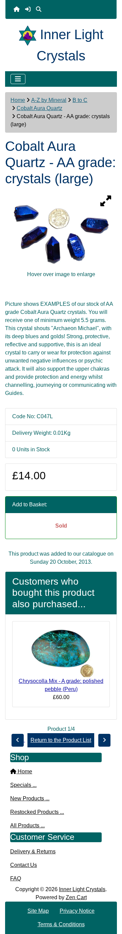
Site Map (38, 911)
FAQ (15, 878)
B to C (80, 100)
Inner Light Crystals (82, 889)
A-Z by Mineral (48, 100)
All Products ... (27, 825)
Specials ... (23, 785)
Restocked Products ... (37, 812)
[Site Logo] (29, 34)
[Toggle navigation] (18, 79)
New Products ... (29, 798)
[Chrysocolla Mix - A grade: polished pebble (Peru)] (61, 651)
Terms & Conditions (61, 924)
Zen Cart (76, 897)
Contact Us (23, 865)
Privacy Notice (77, 911)
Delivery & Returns (33, 851)
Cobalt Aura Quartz (39, 108)
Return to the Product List (60, 740)
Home (18, 100)
